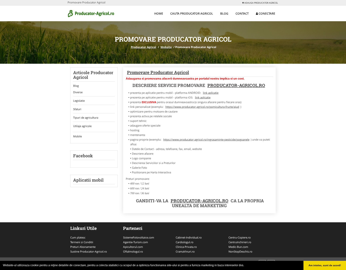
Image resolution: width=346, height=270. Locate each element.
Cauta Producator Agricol (191, 13)
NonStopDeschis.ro (240, 251)
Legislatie (79, 100)
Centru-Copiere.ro (240, 237)
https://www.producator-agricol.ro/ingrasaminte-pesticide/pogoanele (206, 139)
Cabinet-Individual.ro (189, 237)
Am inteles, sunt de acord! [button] (325, 265)
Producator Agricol (143, 47)
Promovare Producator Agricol (158, 72)
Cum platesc (77, 237)
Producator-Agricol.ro (236, 85)
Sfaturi (77, 109)
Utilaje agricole (82, 126)
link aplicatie (210, 92)
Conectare (266, 13)
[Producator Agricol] (91, 13)
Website (166, 47)
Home (158, 13)
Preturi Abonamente (83, 247)
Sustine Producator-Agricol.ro (88, 251)
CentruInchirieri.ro (240, 242)
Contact (242, 13)
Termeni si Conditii (81, 242)
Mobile (77, 136)
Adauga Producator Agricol (261, 2)
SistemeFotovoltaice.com (138, 237)
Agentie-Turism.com (135, 242)
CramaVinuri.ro (185, 251)
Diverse (78, 92)
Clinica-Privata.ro (186, 247)
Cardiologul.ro (184, 242)
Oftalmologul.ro (133, 251)
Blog (224, 13)
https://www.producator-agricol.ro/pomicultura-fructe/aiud (202, 107)
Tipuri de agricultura (85, 117)
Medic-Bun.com (238, 247)
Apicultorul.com (133, 247)
